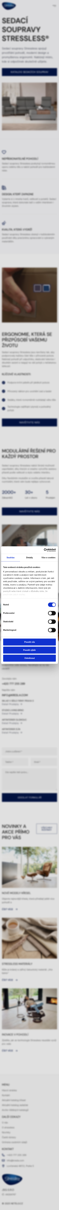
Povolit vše (29, 642)
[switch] (52, 613)
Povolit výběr (29, 650)
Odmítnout (29, 658)
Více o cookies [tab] (48, 557)
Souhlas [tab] (11, 557)
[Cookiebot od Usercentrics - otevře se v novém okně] (44, 550)
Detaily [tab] (29, 557)
